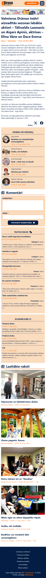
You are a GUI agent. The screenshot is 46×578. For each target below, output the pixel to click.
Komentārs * (7, 198)
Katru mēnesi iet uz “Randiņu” (17, 478)
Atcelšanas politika (23, 561)
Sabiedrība (12, 41)
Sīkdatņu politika (23, 558)
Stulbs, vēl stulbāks (11, 525)
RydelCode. (29, 575)
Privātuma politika (23, 555)
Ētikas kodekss (23, 568)
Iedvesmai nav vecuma (9, 482)
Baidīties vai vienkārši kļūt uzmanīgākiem (15, 536)
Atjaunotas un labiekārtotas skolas (19, 401)
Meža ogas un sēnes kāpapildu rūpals (20, 517)
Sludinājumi (22, 319)
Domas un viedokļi (23, 132)
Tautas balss (21, 232)
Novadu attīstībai (7, 405)
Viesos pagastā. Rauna (13, 440)
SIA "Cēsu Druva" (28, 573)
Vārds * (5, 213)
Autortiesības (23, 564)
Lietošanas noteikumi (23, 552)
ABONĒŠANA (32, 3)
